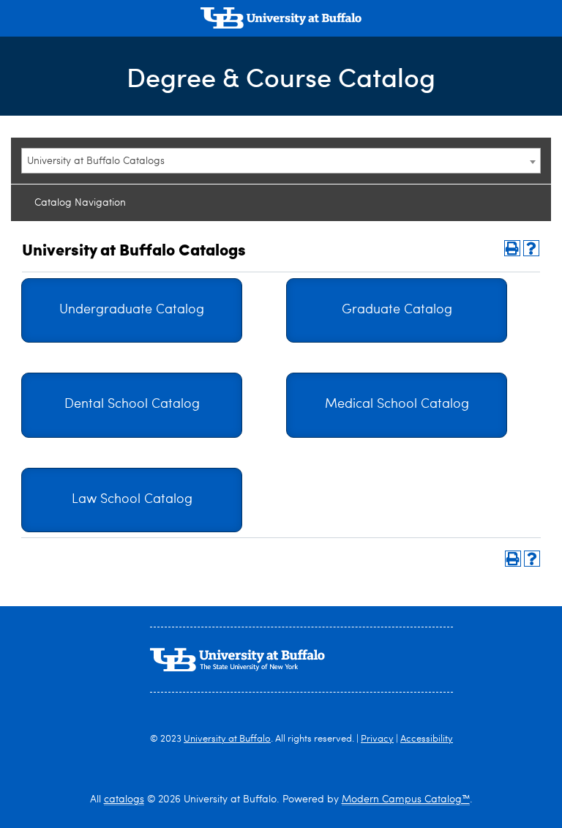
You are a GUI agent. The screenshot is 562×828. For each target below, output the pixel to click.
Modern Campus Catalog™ (406, 799)
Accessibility (426, 739)
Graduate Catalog (397, 310)
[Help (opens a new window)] (531, 248)
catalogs (124, 799)
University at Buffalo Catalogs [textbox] (96, 161)
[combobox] (281, 161)
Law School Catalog (132, 499)
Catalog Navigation (80, 203)
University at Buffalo (227, 739)
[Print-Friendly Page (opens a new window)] (512, 248)
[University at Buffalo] (281, 19)
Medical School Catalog (397, 404)
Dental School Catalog (132, 404)
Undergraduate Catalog (131, 310)
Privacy (377, 739)
